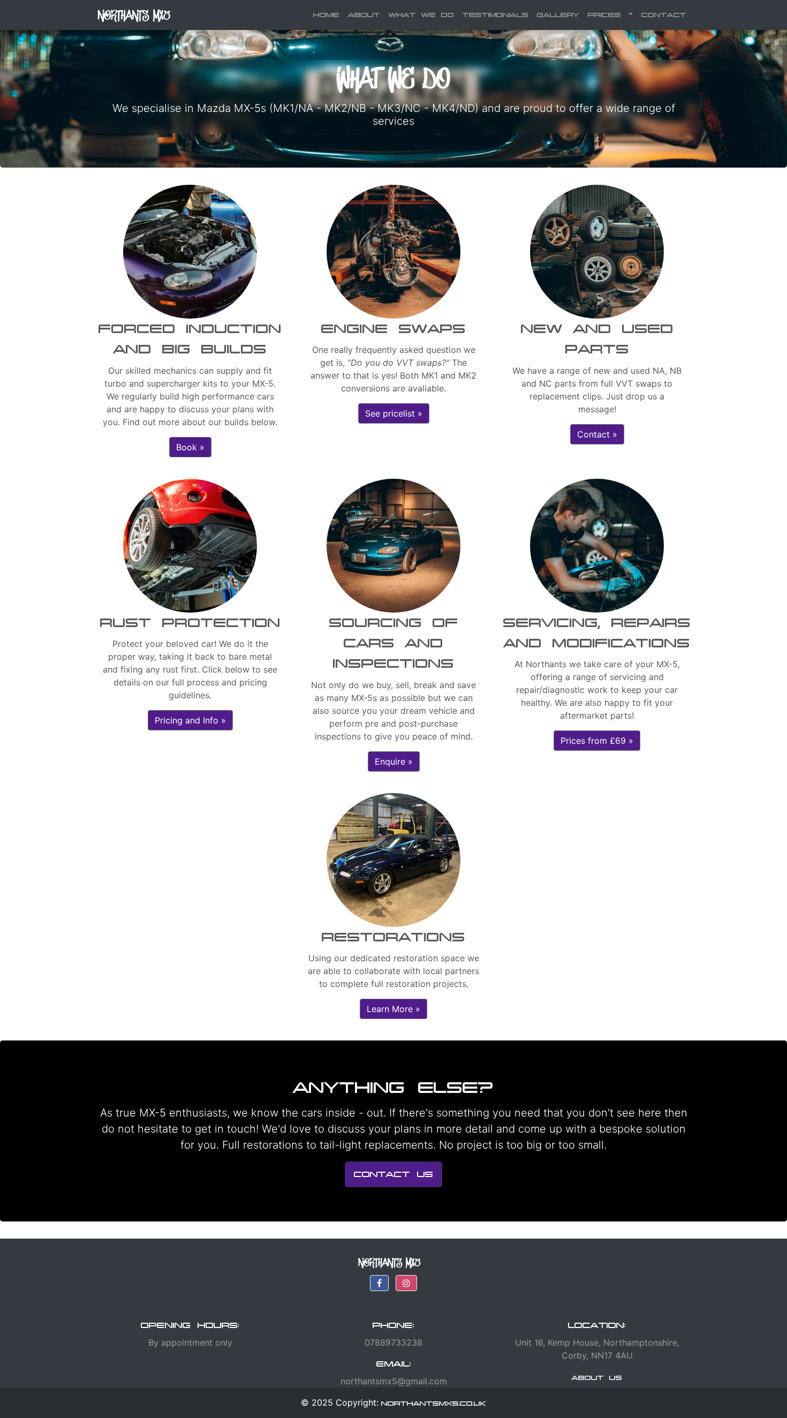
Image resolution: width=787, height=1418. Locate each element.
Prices (607, 15)
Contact (663, 15)
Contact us (393, 1174)
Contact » (597, 434)
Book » (190, 447)
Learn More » (393, 1009)
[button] (379, 1283)
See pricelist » (393, 413)
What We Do (421, 15)
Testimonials (495, 15)
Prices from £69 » (597, 740)
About (364, 15)
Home (328, 14)
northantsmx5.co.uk (434, 1403)
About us (597, 1378)
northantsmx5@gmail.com (393, 1381)
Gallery (558, 15)
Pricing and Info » (190, 720)
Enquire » (394, 761)
